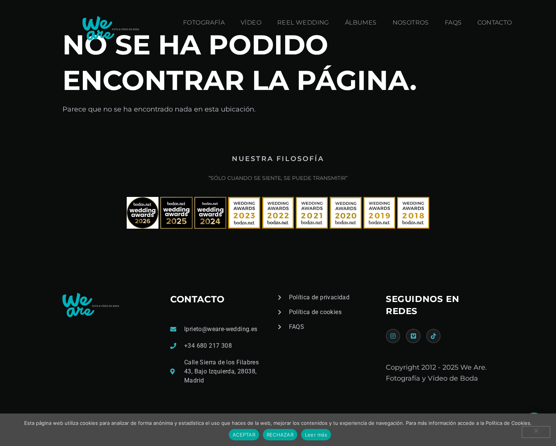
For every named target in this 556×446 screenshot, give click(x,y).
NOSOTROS (411, 22)
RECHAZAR (280, 435)
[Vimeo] (413, 336)
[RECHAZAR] (536, 432)
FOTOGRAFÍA (204, 22)
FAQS (453, 22)
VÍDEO (251, 22)
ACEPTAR (244, 435)
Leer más (316, 435)
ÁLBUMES (361, 22)
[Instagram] (393, 336)
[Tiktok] (433, 336)
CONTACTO (494, 22)
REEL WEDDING (303, 22)
